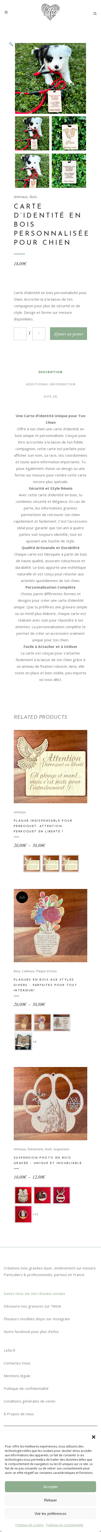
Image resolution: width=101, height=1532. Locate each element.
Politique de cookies (29, 1525)
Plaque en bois (46, 971)
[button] (93, 1437)
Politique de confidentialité (64, 1525)
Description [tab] (50, 372)
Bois (33, 196)
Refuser (50, 1500)
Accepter (50, 1487)
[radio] (31, 863)
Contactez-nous (17, 1363)
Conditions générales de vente (29, 1401)
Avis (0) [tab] (50, 396)
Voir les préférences (50, 1513)
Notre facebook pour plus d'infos (31, 1331)
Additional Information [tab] (51, 384)
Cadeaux (28, 971)
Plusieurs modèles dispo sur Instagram (37, 1318)
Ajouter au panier (68, 334)
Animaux (21, 196)
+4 (34, 1041)
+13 (35, 1214)
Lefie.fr (10, 1350)
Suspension (61, 1149)
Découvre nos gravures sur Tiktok (32, 1306)
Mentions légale (17, 1375)
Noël (48, 1149)
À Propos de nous (19, 1413)
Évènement (35, 1149)
